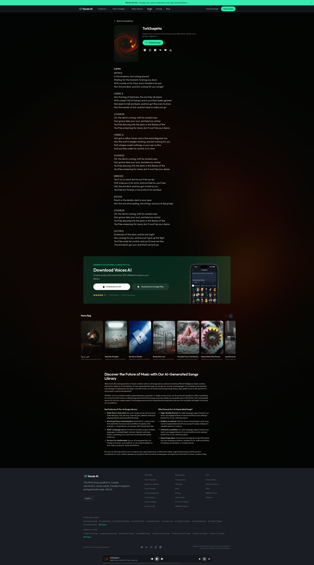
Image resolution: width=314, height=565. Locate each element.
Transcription (150, 497)
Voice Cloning (150, 488)
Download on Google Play (152, 286)
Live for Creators (182, 502)
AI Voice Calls (150, 506)
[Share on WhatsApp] (150, 50)
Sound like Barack (199, 521)
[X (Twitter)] (146, 547)
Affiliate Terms (211, 493)
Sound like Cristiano (182, 521)
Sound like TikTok (90, 525)
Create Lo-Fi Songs (216, 533)
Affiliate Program (181, 506)
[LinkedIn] (160, 547)
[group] (157, 563)
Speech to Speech (152, 484)
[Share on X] (155, 50)
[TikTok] (156, 547)
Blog (168, 9)
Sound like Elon (105, 521)
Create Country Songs (161, 533)
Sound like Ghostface (121, 521)
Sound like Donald (90, 521)
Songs (149, 9)
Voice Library (137, 9)
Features (102, 9)
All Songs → (88, 537)
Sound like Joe (167, 521)
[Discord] (142, 547)
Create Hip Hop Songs (108, 533)
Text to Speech (150, 480)
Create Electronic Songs (180, 533)
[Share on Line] (165, 50)
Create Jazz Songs (199, 533)
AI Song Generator (152, 493)
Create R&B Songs (143, 533)
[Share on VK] (160, 50)
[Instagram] (151, 547)
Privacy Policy (211, 480)
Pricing (159, 9)
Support (209, 497)
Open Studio (228, 9)
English (88, 498)
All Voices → (103, 525)
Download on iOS (113, 286)
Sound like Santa (137, 521)
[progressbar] (157, 563)
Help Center (180, 497)
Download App (212, 9)
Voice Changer (119, 9)
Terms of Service (212, 484)
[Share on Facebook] (145, 50)
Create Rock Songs (126, 533)
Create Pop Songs (90, 533)
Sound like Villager (215, 521)
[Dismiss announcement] (311, 2)
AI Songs (178, 484)
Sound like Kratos (153, 521)
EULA (208, 488)
